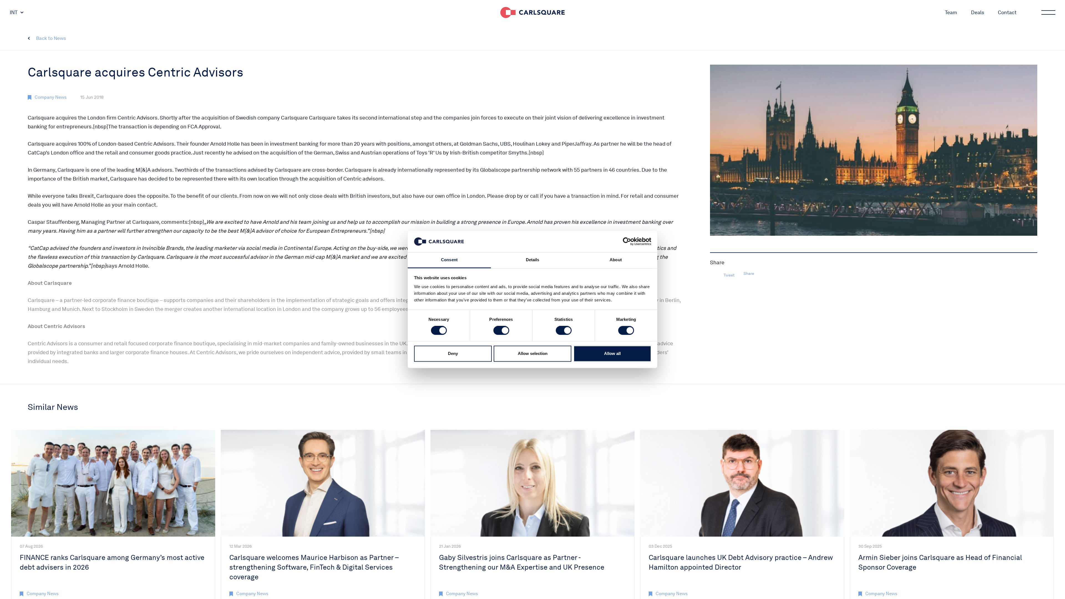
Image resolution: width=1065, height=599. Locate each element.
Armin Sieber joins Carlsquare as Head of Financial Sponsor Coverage (940, 562)
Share (749, 273)
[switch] (501, 330)
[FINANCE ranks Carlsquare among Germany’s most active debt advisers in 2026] (113, 483)
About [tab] (616, 259)
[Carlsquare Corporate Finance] (532, 12)
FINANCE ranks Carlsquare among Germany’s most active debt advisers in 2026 (112, 562)
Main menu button (1048, 12)
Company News (51, 97)
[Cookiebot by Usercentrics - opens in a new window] (627, 241)
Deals (977, 12)
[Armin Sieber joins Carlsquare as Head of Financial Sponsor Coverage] (952, 483)
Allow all (612, 353)
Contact (1007, 12)
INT (13, 12)
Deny (453, 353)
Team (951, 12)
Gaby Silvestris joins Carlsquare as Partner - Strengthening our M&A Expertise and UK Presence (521, 562)
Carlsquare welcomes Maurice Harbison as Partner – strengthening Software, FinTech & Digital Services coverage (314, 567)
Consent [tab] (449, 259)
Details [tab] (532, 259)
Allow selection (532, 353)
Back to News (51, 38)
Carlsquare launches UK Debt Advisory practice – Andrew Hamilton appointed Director (741, 562)
